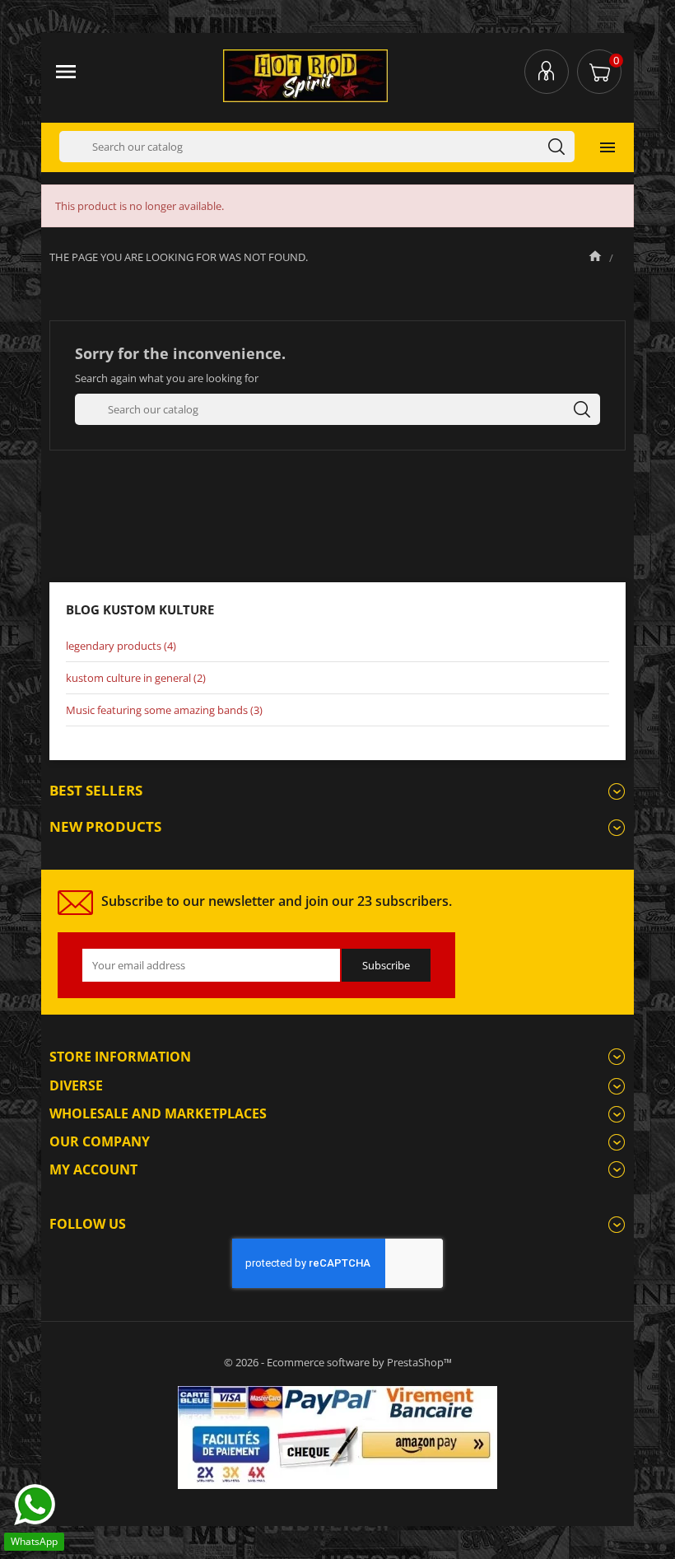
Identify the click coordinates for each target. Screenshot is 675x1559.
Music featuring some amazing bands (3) (164, 709)
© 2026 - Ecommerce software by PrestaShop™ (338, 1362)
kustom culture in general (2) (136, 677)
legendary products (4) (121, 645)
